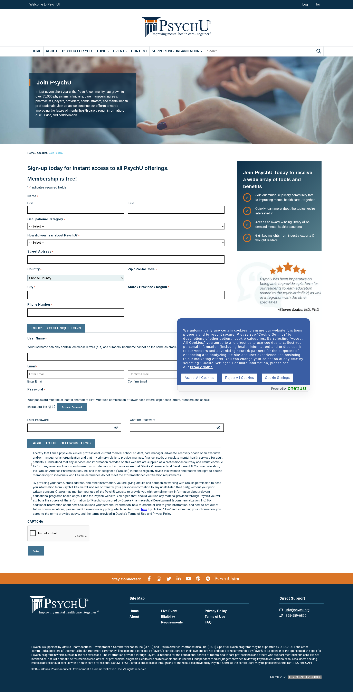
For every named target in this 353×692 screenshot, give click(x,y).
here (144, 509)
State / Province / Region (148, 287)
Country (34, 269)
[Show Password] (116, 428)
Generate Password (72, 407)
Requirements (172, 622)
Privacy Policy (216, 611)
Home (36, 51)
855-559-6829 (295, 616)
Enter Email (34, 381)
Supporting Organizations (177, 51)
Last (131, 203)
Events (120, 51)
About (52, 51)
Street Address (40, 251)
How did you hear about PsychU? (53, 235)
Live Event (169, 611)
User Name (37, 338)
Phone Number (39, 304)
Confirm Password (142, 420)
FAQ (208, 622)
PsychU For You (77, 51)
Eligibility (168, 616)
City (31, 287)
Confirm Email (137, 381)
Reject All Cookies (239, 377)
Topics (102, 51)
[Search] (319, 51)
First (30, 203)
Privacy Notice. (201, 367)
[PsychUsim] (226, 578)
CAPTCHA (35, 521)
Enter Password (38, 420)
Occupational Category (46, 219)
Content (139, 51)
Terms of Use (215, 616)
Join (318, 4)
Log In (306, 4)
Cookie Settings (277, 377)
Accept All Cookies (199, 377)
